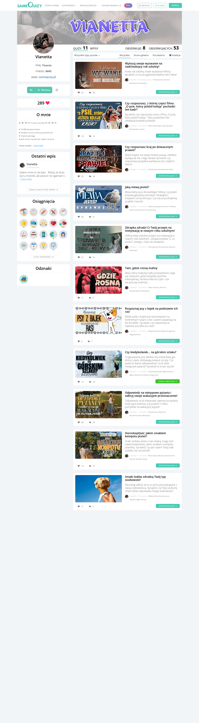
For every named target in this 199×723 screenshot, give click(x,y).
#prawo (165, 169)
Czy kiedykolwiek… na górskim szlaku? (150, 352)
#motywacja (153, 247)
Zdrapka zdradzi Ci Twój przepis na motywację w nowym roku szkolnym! (150, 229)
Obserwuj (40, 89)
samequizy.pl (47, 77)
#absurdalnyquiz (155, 206)
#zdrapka (143, 83)
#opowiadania (136, 291)
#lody (156, 496)
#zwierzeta (151, 210)
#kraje (151, 169)
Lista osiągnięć (43, 257)
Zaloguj (160, 5)
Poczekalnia (159, 55)
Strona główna (141, 55)
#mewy (173, 206)
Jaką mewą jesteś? (137, 187)
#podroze (139, 375)
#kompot (162, 455)
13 (94, 466)
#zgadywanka (135, 334)
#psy (164, 331)
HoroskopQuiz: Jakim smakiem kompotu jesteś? (145, 434)
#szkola (167, 79)
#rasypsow (170, 331)
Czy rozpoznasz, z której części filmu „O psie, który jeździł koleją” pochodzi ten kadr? (150, 106)
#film (150, 126)
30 (94, 92)
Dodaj (175, 5)
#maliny (156, 287)
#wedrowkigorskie (150, 375)
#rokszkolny (158, 79)
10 (94, 381)
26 (94, 176)
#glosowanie (168, 371)
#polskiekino (135, 129)
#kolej (166, 126)
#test (143, 129)
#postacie (158, 331)
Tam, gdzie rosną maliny (141, 268)
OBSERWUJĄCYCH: (164, 48)
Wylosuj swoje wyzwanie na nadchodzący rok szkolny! (143, 65)
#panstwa (158, 169)
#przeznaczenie (136, 415)
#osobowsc (170, 455)
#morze (133, 210)
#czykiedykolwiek (155, 371)
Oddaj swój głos (167, 381)
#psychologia (135, 499)
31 (94, 216)
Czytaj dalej (38, 145)
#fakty (151, 496)
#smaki (133, 459)
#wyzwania (134, 83)
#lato (150, 287)
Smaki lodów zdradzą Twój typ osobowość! (145, 478)
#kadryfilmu (158, 126)
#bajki (151, 331)
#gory (132, 375)
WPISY (94, 48)
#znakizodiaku (142, 459)
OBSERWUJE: (135, 48)
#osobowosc (141, 210)
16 (94, 136)
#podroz (162, 412)
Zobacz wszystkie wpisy (42, 189)
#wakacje (145, 291)
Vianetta (32, 164)
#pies (171, 126)
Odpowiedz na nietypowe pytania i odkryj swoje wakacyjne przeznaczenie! (151, 394)
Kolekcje (176, 55)
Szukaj (145, 5)
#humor (166, 206)
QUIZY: (80, 48)
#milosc (163, 287)
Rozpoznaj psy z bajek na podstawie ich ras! (151, 310)
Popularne (52, 5)
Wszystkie (125, 55)
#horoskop (153, 455)
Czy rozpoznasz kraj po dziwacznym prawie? (149, 148)
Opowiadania (111, 5)
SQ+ (128, 5)
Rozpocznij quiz (167, 92)
